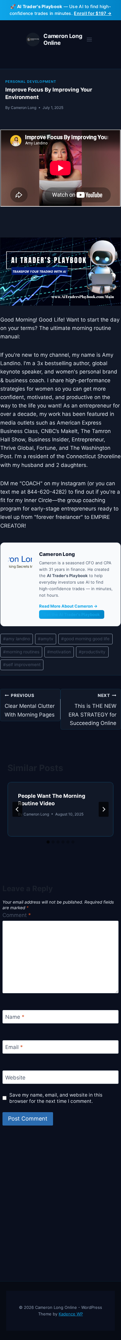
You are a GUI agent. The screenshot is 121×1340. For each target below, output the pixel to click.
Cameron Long (23, 107)
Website (15, 1077)
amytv (45, 638)
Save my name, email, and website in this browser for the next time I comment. (55, 1098)
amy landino (16, 638)
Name (15, 1017)
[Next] (104, 809)
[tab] (48, 842)
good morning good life (85, 638)
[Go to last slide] (17, 809)
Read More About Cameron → (68, 606)
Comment (16, 915)
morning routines (21, 651)
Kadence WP (71, 1313)
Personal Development (30, 81)
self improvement (22, 664)
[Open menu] (89, 39)
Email (14, 1047)
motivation (59, 651)
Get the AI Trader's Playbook (71, 614)
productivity (92, 651)
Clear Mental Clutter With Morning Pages (30, 705)
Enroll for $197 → (92, 13)
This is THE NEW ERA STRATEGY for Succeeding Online (92, 709)
